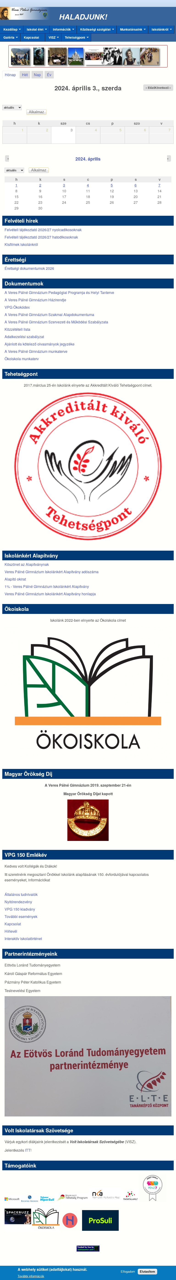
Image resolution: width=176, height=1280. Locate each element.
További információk (31, 1276)
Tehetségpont (73, 38)
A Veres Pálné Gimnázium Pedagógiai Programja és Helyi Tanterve (59, 292)
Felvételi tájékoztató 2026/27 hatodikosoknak (41, 237)
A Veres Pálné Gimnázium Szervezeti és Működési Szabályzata (56, 322)
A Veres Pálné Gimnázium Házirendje (35, 299)
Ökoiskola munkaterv (22, 358)
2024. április (88, 158)
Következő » (163, 88)
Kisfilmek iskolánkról (21, 244)
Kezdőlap (8, 30)
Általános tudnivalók (21, 894)
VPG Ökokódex (17, 307)
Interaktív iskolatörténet (23, 938)
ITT (27, 1150)
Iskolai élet (33, 30)
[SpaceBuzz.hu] (18, 1229)
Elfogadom (128, 1271)
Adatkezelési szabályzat (24, 336)
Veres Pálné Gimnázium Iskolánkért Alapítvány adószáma (52, 571)
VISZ (50, 38)
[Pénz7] (152, 1200)
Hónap (11, 74)
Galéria (7, 38)
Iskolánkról (158, 30)
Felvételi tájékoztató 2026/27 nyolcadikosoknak (43, 229)
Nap (37, 74)
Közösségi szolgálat (94, 30)
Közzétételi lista (17, 329)
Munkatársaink (129, 30)
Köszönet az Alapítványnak (27, 564)
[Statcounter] (88, 1248)
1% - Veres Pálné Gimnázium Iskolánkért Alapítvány (47, 586)
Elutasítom (147, 1271)
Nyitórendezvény (18, 901)
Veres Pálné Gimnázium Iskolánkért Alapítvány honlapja (50, 593)
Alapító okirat (15, 579)
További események (21, 916)
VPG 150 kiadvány (20, 909)
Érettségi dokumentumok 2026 (29, 268)
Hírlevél (11, 931)
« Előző (150, 88)
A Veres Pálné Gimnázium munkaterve (36, 351)
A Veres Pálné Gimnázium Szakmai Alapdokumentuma (49, 314)
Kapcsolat (31, 37)
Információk (60, 30)
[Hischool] (56, 1229)
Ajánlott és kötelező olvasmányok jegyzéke (39, 344)
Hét (25, 74)
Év (49, 74)
